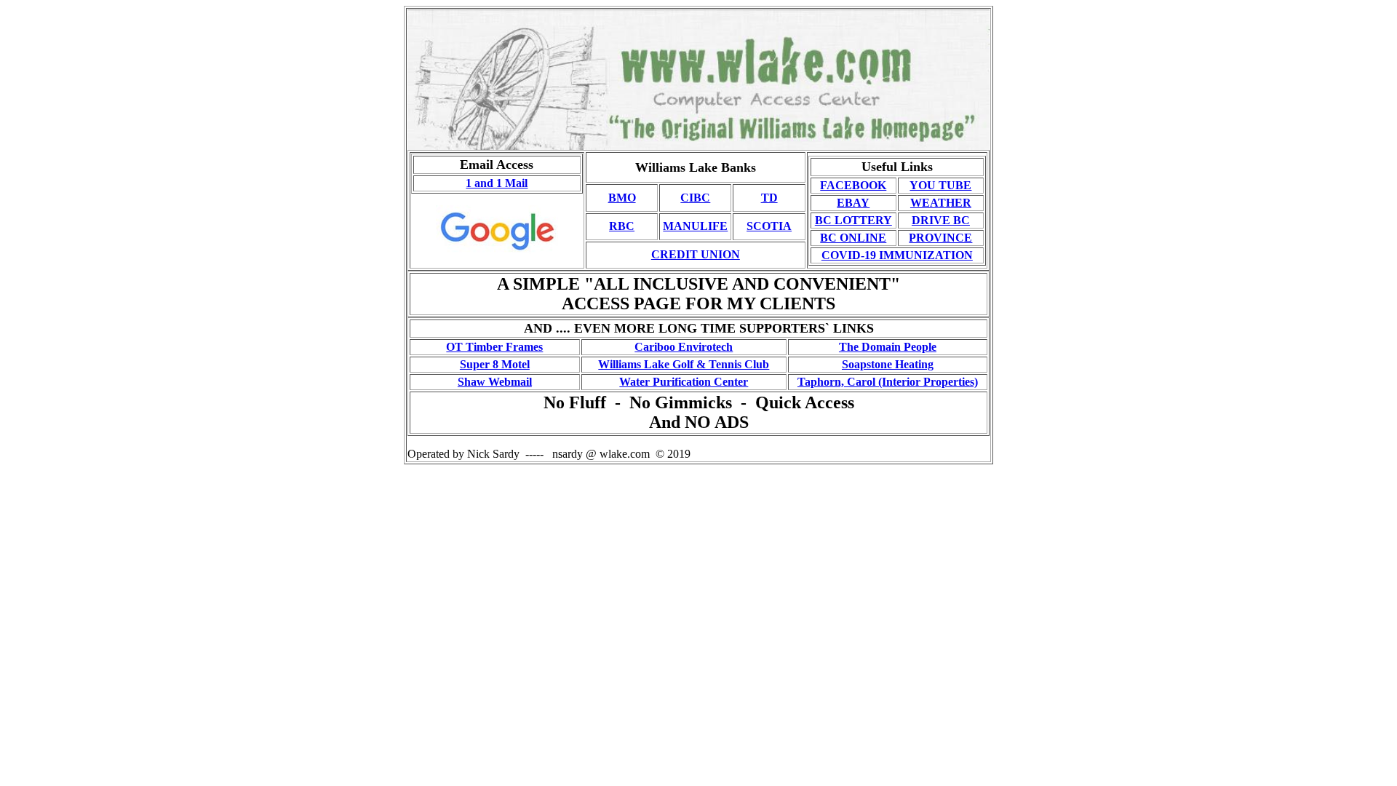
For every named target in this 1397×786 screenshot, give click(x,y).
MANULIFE (695, 226)
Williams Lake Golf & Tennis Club (683, 364)
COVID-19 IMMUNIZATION (897, 255)
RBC (621, 226)
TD (769, 197)
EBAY (853, 202)
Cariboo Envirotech (683, 347)
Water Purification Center (683, 382)
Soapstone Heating (888, 364)
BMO (622, 197)
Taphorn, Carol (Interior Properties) (887, 382)
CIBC (695, 197)
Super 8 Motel (495, 364)
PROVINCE (940, 237)
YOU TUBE (940, 185)
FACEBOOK (853, 185)
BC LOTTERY (853, 220)
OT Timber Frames (494, 347)
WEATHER (940, 202)
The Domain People (887, 347)
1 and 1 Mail (497, 183)
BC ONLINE (853, 237)
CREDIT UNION (695, 254)
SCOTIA (769, 226)
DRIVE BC (941, 220)
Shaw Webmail (495, 382)
